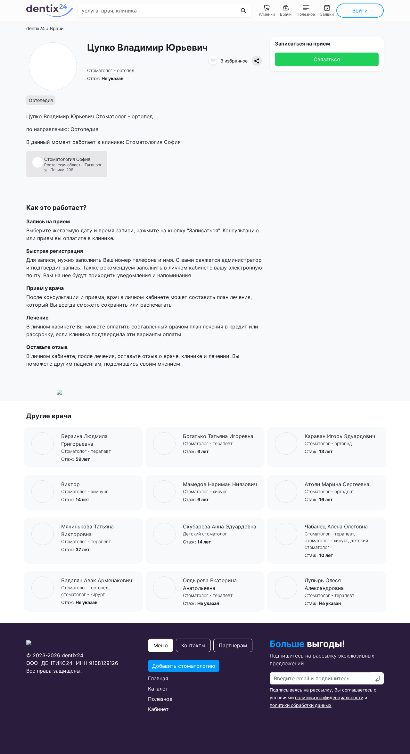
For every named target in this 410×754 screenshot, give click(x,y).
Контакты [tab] (193, 645)
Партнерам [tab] (233, 645)
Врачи (56, 28)
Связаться (327, 59)
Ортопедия (41, 100)
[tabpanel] (205, 686)
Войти (360, 10)
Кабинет (158, 709)
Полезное (160, 699)
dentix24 (35, 28)
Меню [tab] (160, 645)
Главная (158, 678)
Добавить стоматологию (183, 666)
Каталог (158, 688)
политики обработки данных (301, 705)
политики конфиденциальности (329, 697)
